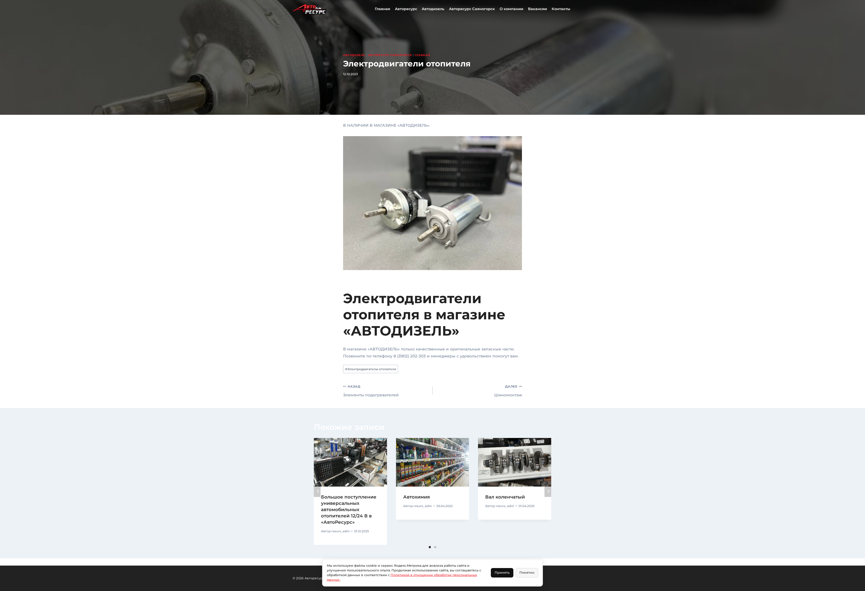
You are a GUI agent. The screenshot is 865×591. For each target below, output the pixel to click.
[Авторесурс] (309, 9)
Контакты (561, 9)
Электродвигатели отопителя (370, 369)
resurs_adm (340, 531)
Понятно (526, 573)
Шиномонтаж (508, 391)
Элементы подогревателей (371, 391)
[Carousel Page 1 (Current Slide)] (429, 547)
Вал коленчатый (505, 497)
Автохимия (416, 497)
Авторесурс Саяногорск (472, 9)
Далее (547, 491)
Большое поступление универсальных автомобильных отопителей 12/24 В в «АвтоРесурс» (348, 509)
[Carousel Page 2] (435, 547)
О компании (511, 9)
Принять (502, 573)
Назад (317, 491)
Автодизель (433, 9)
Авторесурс (406, 9)
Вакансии (537, 9)
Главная (382, 9)
